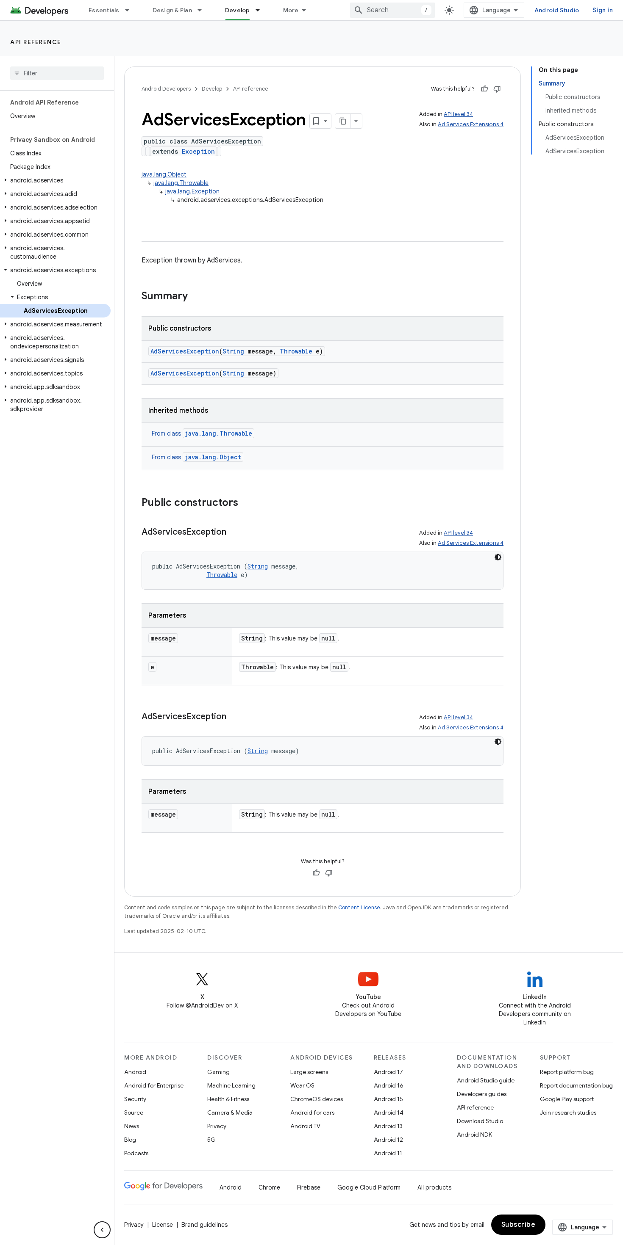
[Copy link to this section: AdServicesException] (234, 532)
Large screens (309, 1072)
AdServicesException (184, 351)
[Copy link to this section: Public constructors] (246, 503)
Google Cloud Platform (368, 1187)
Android (135, 1072)
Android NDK (474, 1134)
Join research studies (568, 1112)
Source (133, 1112)
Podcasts (136, 1153)
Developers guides (481, 1094)
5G (211, 1139)
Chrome (269, 1187)
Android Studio (556, 10)
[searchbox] (57, 73)
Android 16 (388, 1085)
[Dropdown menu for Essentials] (131, 10)
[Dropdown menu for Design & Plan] (203, 10)
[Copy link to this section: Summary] (196, 297)
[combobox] (392, 10)
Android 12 (388, 1139)
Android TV (305, 1126)
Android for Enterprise (154, 1085)
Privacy (216, 1126)
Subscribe (518, 1224)
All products (434, 1187)
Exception (198, 151)
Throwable (296, 351)
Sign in (602, 10)
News (131, 1126)
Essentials (104, 10)
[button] (55, 180)
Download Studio (480, 1121)
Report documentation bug (576, 1085)
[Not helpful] (497, 89)
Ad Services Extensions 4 (470, 124)
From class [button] (202, 433)
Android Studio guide (486, 1080)
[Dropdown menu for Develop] (261, 10)
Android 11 (388, 1153)
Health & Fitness (228, 1099)
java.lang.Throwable (181, 183)
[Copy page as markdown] (342, 121)
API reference (35, 42)
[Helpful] (484, 89)
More (291, 10)
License (162, 1224)
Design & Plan (172, 10)
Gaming (218, 1072)
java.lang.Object (164, 174)
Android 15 (388, 1099)
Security (135, 1099)
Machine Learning (231, 1085)
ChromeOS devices (316, 1099)
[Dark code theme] (498, 557)
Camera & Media (230, 1112)
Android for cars (312, 1112)
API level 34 (458, 114)
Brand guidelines (204, 1224)
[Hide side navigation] (102, 1229)
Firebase (308, 1187)
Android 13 (388, 1126)
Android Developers (166, 88)
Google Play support (567, 1099)
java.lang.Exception (192, 191)
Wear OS (302, 1085)
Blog (130, 1139)
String (233, 351)
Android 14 (388, 1112)
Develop (237, 10)
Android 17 (388, 1072)
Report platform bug (567, 1072)
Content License (359, 907)
